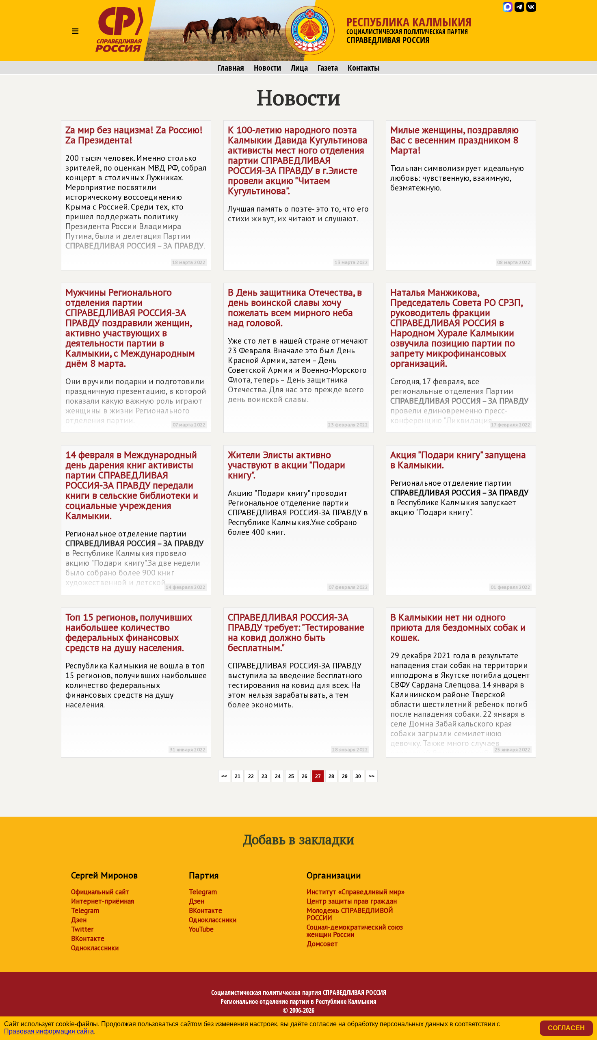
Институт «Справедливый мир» (355, 891)
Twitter (82, 929)
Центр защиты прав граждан (352, 901)
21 (237, 776)
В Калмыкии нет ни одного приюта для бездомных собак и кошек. (460, 684)
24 (278, 776)
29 (345, 776)
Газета (328, 67)
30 (358, 776)
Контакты (364, 67)
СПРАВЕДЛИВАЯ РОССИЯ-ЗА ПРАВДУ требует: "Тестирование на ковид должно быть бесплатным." (298, 681)
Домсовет (322, 943)
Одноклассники (95, 947)
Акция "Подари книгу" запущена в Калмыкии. (460, 519)
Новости (267, 67)
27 (318, 776)
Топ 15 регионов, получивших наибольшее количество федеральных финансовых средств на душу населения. (136, 681)
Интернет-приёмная (102, 901)
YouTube (201, 929)
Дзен (79, 919)
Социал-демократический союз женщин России (355, 930)
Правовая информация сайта (49, 1031)
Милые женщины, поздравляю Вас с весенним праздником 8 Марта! (460, 194)
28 (331, 776)
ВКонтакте (87, 938)
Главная (231, 67)
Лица (299, 67)
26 (304, 776)
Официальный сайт (100, 891)
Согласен (566, 1028)
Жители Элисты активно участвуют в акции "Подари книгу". (298, 519)
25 (291, 776)
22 (251, 776)
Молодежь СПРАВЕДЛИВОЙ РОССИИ (350, 914)
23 (264, 776)
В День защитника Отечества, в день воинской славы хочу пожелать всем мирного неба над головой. (298, 357)
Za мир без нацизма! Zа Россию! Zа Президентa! (136, 194)
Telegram (85, 910)
